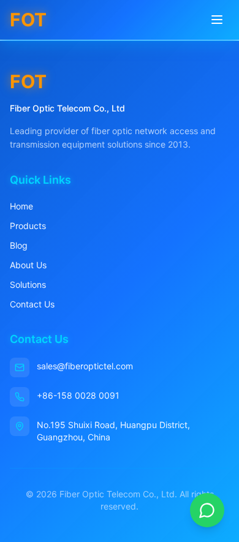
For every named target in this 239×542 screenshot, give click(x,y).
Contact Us (32, 304)
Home (21, 206)
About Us (28, 265)
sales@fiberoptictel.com (85, 366)
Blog (19, 245)
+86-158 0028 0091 (78, 395)
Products (28, 225)
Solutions (28, 284)
